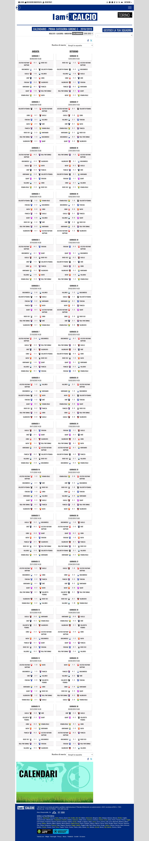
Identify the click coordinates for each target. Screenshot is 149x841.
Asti (69, 818)
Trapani (62, 827)
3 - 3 (74, 246)
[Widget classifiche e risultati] (61, 831)
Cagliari (125, 818)
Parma (102, 823)
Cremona (95, 820)
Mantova (121, 821)
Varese (84, 827)
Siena (121, 825)
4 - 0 (74, 454)
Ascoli (65, 818)
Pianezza (43, 87)
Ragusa (62, 825)
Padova (92, 823)
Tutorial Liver (40, 836)
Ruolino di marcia (59, 45)
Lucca (110, 821)
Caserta (64, 820)
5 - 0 (35, 257)
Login (22, 2)
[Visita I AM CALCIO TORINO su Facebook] (114, 2)
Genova (53, 821)
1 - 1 (36, 109)
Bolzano (110, 818)
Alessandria (46, 818)
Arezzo (61, 818)
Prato (58, 825)
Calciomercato (41, 820)
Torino (57, 827)
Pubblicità (70, 836)
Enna (109, 820)
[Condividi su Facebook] (88, 40)
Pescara (120, 823)
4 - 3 (73, 695)
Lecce (94, 821)
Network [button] (127, 2)
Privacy (59, 836)
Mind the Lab (40, 809)
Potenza (53, 825)
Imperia (70, 821)
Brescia (115, 818)
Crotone (101, 820)
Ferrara (118, 820)
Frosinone (48, 821)
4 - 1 (35, 86)
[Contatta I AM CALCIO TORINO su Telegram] (110, 2)
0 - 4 (74, 463)
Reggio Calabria (75, 825)
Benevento (89, 818)
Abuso (64, 836)
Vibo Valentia (107, 827)
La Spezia (85, 821)
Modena (58, 823)
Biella (100, 818)
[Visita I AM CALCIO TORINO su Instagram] (116, 2)
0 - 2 (36, 395)
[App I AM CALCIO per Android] (122, 2)
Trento (66, 827)
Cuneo (106, 820)
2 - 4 (35, 338)
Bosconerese (25, 69)
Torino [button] (124, 15)
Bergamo (95, 818)
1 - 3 (35, 78)
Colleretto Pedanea (46, 69)
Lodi (107, 821)
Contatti (76, 836)
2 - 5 (74, 187)
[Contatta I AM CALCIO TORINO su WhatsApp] (107, 2)
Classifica (59, 33)
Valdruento (44, 82)
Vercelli (97, 827)
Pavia (106, 823)
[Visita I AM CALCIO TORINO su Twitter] (119, 2)
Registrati (48, 2)
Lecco (98, 821)
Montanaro (26, 87)
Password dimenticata (34, 2)
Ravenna (68, 825)
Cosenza (89, 820)
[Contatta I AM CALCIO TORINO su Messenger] (112, 2)
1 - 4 (35, 275)
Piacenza (126, 823)
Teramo (49, 827)
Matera (44, 823)
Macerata (115, 821)
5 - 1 (35, 178)
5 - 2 (74, 367)
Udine (79, 827)
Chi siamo (82, 836)
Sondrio (39, 827)
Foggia (128, 820)
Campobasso (57, 820)
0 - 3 (36, 226)
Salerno (107, 825)
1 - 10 (73, 603)
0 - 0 (35, 161)
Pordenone (47, 825)
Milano (54, 823)
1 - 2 (36, 200)
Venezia (92, 827)
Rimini (94, 825)
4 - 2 (35, 154)
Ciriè (27, 78)
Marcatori (68, 33)
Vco (88, 827)
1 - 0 (35, 74)
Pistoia (42, 825)
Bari (77, 818)
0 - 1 (35, 63)
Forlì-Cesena (40, 821)
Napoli (72, 823)
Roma (98, 825)
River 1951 (44, 63)
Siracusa (126, 825)
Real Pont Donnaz (46, 91)
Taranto (44, 827)
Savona (117, 825)
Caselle (27, 74)
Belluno (83, 818)
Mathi (43, 95)
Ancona (52, 818)
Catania (69, 820)
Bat (80, 818)
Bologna (104, 818)
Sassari (112, 825)
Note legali (53, 836)
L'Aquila (79, 821)
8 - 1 (35, 371)
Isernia (74, 821)
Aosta (57, 818)
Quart (27, 91)
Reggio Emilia (85, 825)
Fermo (114, 820)
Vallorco (44, 74)
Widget (47, 836)
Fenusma (26, 82)
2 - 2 (35, 82)
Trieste (76, 827)
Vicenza (114, 827)
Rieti (90, 825)
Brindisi (120, 818)
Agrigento (39, 818)
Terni (53, 827)
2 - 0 (35, 165)
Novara (77, 823)
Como (84, 820)
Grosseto (64, 821)
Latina (90, 821)
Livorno (103, 821)
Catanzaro (75, 820)
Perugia (110, 823)
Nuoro (82, 823)
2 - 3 (35, 69)
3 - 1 (36, 119)
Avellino (73, 818)
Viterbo (119, 827)
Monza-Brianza (66, 823)
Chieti (80, 820)
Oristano (86, 823)
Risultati (52, 33)
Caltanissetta (49, 820)
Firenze (123, 820)
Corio (42, 78)
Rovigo (103, 825)
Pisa (38, 825)
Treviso (71, 827)
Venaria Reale (25, 95)
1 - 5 (36, 213)
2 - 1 (35, 95)
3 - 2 (35, 270)
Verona (101, 827)
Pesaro (115, 823)
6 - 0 (74, 69)
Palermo (97, 823)
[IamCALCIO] (26, 807)
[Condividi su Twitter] (91, 40)
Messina (49, 823)
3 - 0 (36, 218)
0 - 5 (35, 748)
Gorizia (59, 821)
